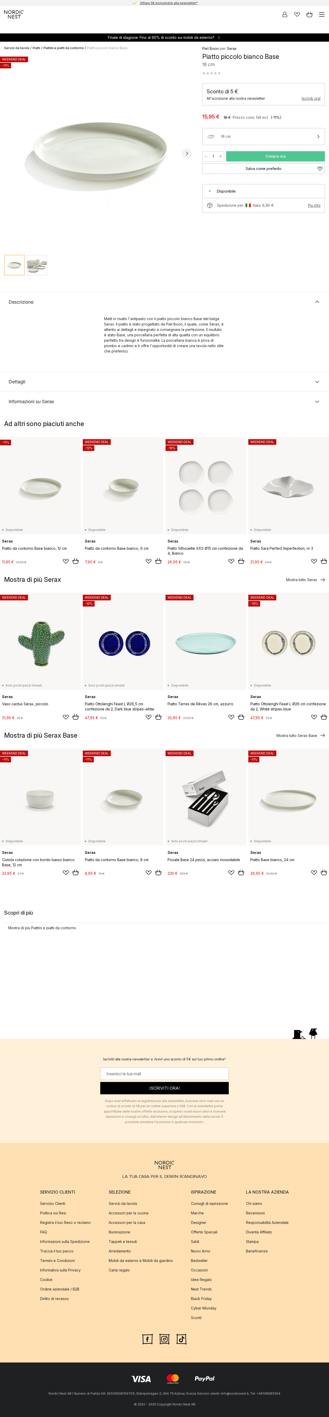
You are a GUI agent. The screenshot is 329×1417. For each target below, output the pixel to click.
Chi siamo (254, 1203)
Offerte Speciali (204, 1232)
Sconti (196, 1317)
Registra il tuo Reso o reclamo (65, 1222)
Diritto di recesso (54, 1298)
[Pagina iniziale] (14, 14)
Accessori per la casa (127, 1222)
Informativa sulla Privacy (60, 1270)
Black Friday (201, 1298)
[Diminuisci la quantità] (205, 156)
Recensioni (255, 1213)
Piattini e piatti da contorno (63, 48)
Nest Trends (201, 1289)
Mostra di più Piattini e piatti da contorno (42, 928)
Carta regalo (119, 1270)
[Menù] (322, 14)
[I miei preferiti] (297, 14)
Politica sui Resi (53, 1213)
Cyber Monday (203, 1308)
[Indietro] (9, 153)
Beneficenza (257, 1251)
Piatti (36, 48)
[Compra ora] (75, 561)
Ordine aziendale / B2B (59, 1289)
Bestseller (199, 1260)
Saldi (195, 1241)
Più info (314, 205)
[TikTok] (181, 1338)
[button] (211, 73)
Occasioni (199, 1270)
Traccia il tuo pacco (57, 1251)
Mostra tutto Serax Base (297, 735)
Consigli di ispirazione (209, 1203)
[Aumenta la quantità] (220, 156)
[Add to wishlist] (66, 561)
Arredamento (120, 1251)
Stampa (252, 1241)
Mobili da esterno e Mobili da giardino (141, 1260)
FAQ (43, 1232)
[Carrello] (309, 14)
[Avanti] (187, 153)
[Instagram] (164, 1338)
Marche (197, 1213)
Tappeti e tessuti (123, 1241)
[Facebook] (147, 1338)
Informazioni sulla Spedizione (65, 1241)
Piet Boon (210, 48)
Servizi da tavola (16, 48)
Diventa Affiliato (259, 1232)
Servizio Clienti (52, 1203)
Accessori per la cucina (128, 1213)
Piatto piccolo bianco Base (107, 48)
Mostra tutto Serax (301, 579)
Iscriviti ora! (311, 98)
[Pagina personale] (285, 14)
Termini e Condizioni (57, 1260)
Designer (198, 1222)
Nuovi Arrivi (200, 1251)
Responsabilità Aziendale (267, 1222)
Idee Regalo (201, 1279)
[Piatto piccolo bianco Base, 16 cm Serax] (98, 153)
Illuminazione (119, 1232)
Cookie (46, 1279)
